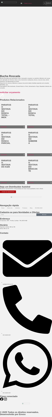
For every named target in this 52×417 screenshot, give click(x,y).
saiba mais (4, 127)
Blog (31, 208)
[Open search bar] (44, 3)
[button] (21, 3)
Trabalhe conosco (28, 3)
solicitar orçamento (10, 92)
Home (2, 208)
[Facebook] (1, 399)
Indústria (17, 208)
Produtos (24, 208)
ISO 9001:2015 (38, 208)
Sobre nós (9, 208)
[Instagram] (5, 399)
